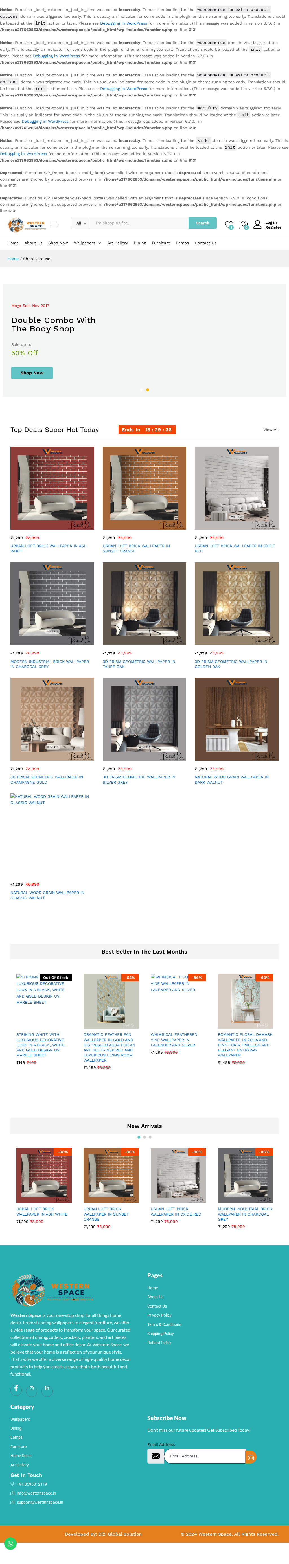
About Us (33, 243)
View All (271, 430)
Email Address (161, 1444)
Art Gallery (117, 243)
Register (273, 227)
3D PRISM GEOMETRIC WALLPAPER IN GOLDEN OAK (231, 664)
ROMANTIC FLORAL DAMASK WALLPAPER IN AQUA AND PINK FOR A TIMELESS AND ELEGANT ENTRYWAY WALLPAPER (245, 1044)
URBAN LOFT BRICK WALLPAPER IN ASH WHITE (48, 548)
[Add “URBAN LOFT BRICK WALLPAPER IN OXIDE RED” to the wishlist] (249, 526)
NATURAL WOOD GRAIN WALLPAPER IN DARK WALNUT (232, 779)
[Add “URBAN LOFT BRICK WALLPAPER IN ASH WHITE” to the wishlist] (64, 526)
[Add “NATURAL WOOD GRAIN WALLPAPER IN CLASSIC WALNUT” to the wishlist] (64, 872)
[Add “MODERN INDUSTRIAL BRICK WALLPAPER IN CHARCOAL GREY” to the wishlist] (64, 641)
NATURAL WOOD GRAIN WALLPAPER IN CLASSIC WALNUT (47, 895)
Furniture (161, 243)
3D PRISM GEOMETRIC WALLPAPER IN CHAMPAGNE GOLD (46, 779)
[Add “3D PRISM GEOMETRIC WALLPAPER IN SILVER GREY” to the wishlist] (156, 757)
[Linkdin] (47, 1391)
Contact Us (205, 243)
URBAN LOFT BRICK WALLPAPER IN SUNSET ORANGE (136, 548)
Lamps (182, 243)
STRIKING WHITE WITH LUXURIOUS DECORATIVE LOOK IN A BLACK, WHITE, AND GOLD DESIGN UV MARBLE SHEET (41, 1044)
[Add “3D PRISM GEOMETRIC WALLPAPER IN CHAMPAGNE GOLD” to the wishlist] (64, 757)
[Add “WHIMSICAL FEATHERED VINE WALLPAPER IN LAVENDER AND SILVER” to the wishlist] (190, 1025)
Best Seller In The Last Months (144, 951)
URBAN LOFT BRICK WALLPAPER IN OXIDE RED (235, 548)
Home (13, 243)
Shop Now (58, 243)
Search (202, 223)
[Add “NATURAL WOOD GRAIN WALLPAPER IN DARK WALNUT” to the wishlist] (249, 757)
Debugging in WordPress (123, 23)
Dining (140, 243)
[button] (38, 526)
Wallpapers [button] (84, 243)
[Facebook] (16, 1390)
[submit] (251, 1457)
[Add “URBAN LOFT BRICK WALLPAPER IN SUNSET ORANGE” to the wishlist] (156, 526)
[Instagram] (31, 1391)
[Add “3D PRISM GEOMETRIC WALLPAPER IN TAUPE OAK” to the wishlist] (156, 641)
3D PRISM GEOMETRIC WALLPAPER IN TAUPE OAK (139, 664)
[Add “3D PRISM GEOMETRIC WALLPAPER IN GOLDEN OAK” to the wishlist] (249, 641)
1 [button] (141, 389)
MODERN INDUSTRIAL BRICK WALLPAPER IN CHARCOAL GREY (49, 664)
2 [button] (147, 389)
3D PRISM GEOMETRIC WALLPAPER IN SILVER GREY (139, 779)
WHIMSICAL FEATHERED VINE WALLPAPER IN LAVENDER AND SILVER (174, 1039)
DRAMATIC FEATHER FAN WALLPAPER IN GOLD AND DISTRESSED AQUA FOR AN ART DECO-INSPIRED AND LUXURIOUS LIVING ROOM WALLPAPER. (109, 1047)
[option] (144, 340)
